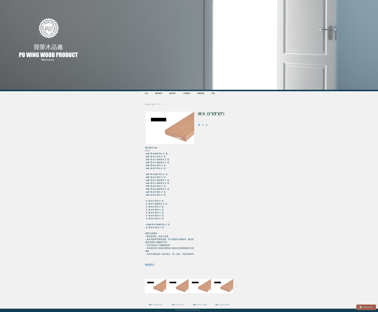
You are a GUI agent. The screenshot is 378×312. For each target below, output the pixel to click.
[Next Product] (236, 286)
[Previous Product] (142, 286)
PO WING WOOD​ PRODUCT (48, 54)
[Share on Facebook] (199, 125)
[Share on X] (206, 125)
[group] (189, 288)
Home (147, 104)
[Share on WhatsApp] (203, 125)
